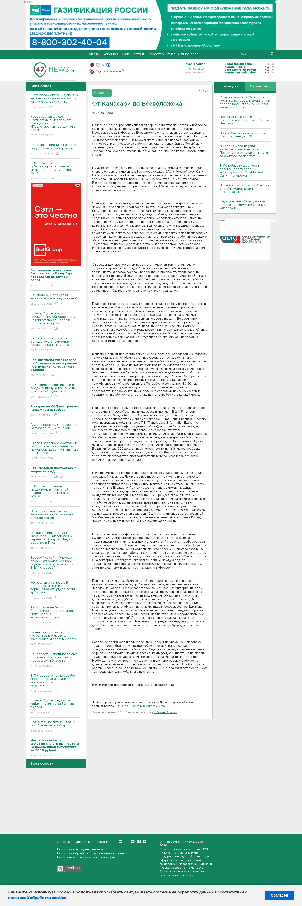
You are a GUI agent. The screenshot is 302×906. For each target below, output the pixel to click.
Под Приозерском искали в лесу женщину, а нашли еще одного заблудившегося (53, 391)
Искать (272, 53)
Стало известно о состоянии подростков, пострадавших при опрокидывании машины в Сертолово (54, 450)
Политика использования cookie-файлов (89, 857)
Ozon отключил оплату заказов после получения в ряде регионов (52, 517)
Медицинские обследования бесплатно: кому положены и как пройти (243, 204)
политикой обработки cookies (37, 898)
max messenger (108, 65)
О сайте (63, 842)
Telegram (139, 841)
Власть (93, 54)
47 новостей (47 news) (179, 842)
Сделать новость (109, 71)
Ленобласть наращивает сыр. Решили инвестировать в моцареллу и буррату (54, 660)
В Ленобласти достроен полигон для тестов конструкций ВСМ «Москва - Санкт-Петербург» (242, 170)
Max (144, 841)
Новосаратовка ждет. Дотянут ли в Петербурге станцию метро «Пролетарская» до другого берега (53, 125)
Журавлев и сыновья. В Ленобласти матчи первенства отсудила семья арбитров (52, 590)
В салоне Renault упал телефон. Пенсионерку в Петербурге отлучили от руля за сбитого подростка (244, 151)
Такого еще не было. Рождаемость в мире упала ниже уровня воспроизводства (52, 615)
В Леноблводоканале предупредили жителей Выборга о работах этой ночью (50, 494)
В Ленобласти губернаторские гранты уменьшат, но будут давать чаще (52, 171)
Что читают (260, 86)
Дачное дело (188, 54)
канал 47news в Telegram (137, 706)
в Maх (162, 706)
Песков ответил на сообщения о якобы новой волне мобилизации (244, 188)
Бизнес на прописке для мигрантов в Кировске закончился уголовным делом (54, 638)
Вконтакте (133, 841)
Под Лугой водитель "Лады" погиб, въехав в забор (53, 726)
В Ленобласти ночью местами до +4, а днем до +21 (243, 135)
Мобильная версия (92, 65)
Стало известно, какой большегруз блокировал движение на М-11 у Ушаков (52, 344)
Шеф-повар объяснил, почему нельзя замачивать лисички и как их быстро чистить (54, 101)
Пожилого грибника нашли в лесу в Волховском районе (53, 149)
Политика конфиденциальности (82, 849)
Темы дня (230, 86)
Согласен (279, 895)
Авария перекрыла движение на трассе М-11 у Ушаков (53, 429)
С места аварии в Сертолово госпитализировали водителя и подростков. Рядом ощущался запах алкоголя (245, 102)
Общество (155, 54)
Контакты (82, 842)
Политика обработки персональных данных (92, 853)
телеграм (103, 65)
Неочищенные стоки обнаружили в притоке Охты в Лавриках (244, 120)
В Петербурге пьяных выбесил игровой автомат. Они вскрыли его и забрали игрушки (55, 683)
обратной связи (165, 712)
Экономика (110, 54)
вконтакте (98, 65)
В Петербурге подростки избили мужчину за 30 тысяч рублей (53, 706)
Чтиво (171, 54)
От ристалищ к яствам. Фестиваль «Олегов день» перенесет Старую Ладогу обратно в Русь (51, 540)
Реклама (102, 842)
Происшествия (132, 54)
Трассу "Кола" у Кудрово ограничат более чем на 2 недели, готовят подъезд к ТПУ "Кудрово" (51, 565)
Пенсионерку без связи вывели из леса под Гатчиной (54, 299)
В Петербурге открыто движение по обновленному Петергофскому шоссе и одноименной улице (52, 321)
